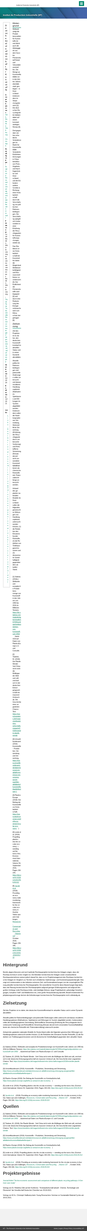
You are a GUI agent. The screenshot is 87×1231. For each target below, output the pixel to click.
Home (56, 1228)
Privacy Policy (68, 1228)
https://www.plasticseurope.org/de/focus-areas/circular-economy (27, 1081)
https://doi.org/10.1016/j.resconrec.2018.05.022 (32, 1100)
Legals (61, 1228)
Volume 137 (63, 1098)
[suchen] (72, 3)
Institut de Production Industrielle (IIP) (27, 5)
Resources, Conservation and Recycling (41, 1098)
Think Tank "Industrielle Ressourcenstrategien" (6, 317)
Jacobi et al (9, 1095)
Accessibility (77, 1228)
